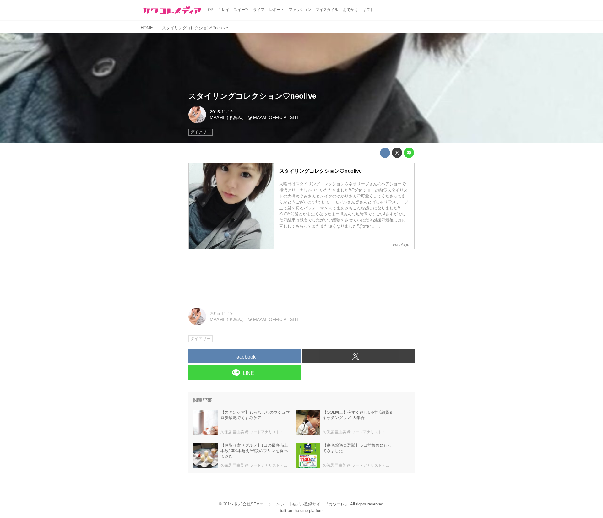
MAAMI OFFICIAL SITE (276, 117)
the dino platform (308, 510)
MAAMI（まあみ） (228, 117)
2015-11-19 (221, 111)
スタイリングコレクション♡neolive (252, 96)
